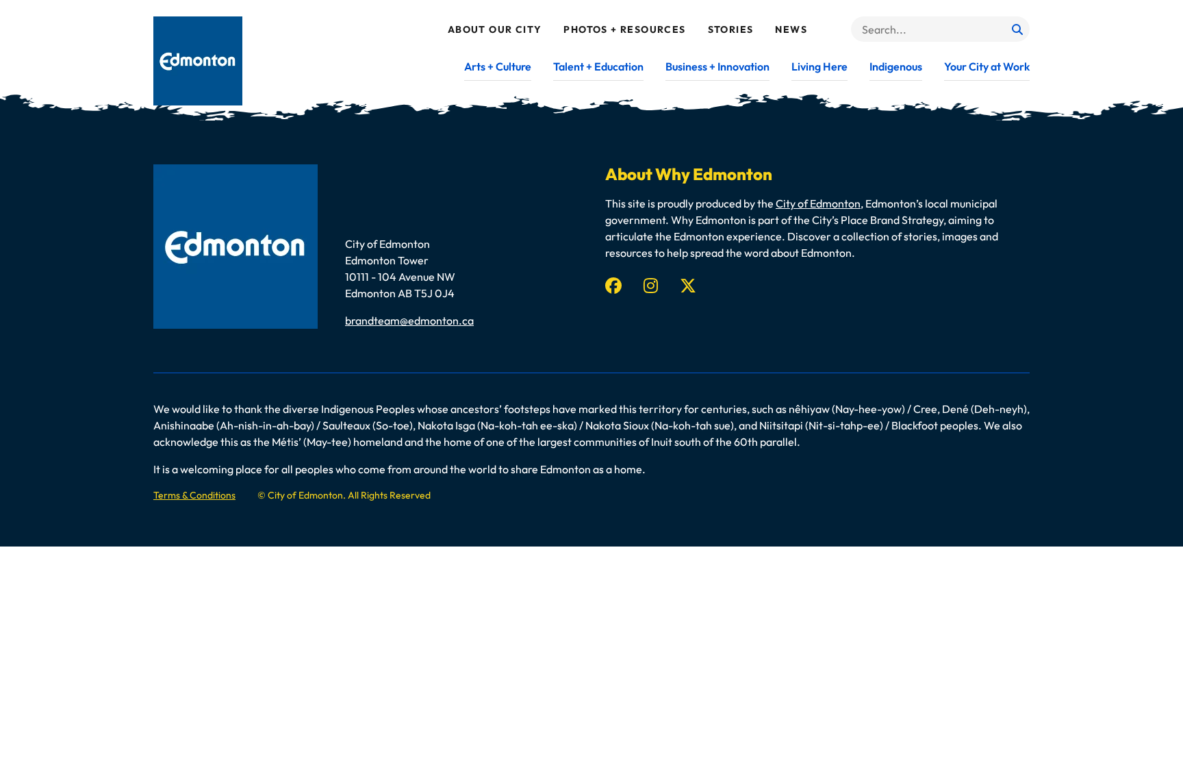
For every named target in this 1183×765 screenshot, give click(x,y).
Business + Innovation (717, 66)
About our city (495, 29)
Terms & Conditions (194, 495)
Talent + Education (598, 66)
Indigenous (895, 66)
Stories (731, 29)
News (791, 29)
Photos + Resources (624, 29)
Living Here (819, 66)
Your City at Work (987, 66)
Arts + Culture (497, 66)
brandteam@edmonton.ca (409, 320)
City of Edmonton (818, 203)
